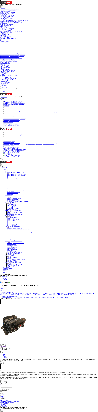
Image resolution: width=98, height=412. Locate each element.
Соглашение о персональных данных (7, 402)
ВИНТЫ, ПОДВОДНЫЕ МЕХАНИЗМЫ (15, 264)
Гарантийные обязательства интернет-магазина (9, 401)
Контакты (2, 397)
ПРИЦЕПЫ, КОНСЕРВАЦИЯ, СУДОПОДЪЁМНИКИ (18, 190)
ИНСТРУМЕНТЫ (44, 293)
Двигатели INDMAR (22, 297)
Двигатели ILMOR (44, 297)
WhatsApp (5, 91)
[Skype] (10, 282)
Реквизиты (2, 404)
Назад (7, 170)
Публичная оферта (4, 403)
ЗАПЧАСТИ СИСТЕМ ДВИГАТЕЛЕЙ (14, 228)
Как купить (5, 357)
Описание (5, 354)
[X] (6, 282)
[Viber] (7, 282)
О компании (2, 396)
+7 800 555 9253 (4, 85)
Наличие (4, 355)
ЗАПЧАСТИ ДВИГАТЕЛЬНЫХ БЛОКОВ (15, 243)
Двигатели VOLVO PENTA (63, 297)
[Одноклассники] (2, 282)
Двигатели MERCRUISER (53, 297)
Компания (2, 394)
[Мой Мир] (4, 282)
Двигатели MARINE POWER (12, 297)
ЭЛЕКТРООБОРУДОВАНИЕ (13, 204)
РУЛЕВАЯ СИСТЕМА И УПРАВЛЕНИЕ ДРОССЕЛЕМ (21, 294)
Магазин (6, 171)
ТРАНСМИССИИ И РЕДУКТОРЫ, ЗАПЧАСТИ (16, 174)
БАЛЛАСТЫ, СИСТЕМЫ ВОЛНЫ (14, 198)
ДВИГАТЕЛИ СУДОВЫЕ (12, 217)
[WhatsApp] (9, 282)
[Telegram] (12, 282)
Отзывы (4, 356)
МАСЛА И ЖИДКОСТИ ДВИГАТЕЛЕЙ (15, 212)
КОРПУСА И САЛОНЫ (12, 257)
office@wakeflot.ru (4, 87)
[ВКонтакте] (1, 282)
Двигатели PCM (3, 297)
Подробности (3, 346)
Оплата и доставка (4, 400)
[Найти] (1, 7)
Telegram (4, 90)
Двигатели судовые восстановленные (33, 297)
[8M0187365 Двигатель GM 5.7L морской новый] (13, 336)
